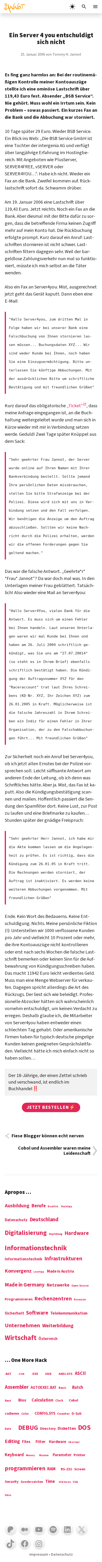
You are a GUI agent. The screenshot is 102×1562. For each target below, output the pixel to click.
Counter (63, 1414)
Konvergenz (18, 1271)
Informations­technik (36, 1248)
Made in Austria (60, 1271)
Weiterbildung (58, 1326)
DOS (84, 1428)
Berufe (38, 1206)
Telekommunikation (69, 1313)
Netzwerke (58, 1285)
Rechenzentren (53, 1299)
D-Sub (77, 1414)
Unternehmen (22, 1325)
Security (12, 1481)
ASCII (80, 1373)
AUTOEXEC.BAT (43, 1387)
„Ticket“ (75, 406)
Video (8, 1495)
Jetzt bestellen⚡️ (51, 1107)
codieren (12, 1413)
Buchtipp (66, 1206)
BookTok (53, 1206)
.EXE (35, 1374)
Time (50, 1481)
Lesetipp (38, 1272)
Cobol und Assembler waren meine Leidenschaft (54, 1151)
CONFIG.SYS (45, 1413)
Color (25, 1414)
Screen (79, 1469)
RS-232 (66, 1469)
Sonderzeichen (32, 1482)
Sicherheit (14, 1313)
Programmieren (18, 1299)
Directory (48, 1428)
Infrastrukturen (63, 1258)
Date (8, 1429)
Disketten (67, 1428)
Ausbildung (17, 1206)
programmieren (25, 1469)
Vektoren (65, 1482)
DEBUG (28, 1428)
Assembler (17, 1387)
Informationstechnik (23, 1259)
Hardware (77, 1233)
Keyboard (14, 1455)
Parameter (62, 1455)
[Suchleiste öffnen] (84, 6)
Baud (8, 1401)
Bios (22, 1400)
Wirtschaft (20, 1338)
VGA (75, 1482)
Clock (59, 1401)
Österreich (47, 1339)
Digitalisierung (26, 1233)
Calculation (42, 1400)
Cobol (73, 1400)
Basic (62, 1388)
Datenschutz (16, 1220)
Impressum (38, 1554)
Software (37, 1313)
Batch (77, 1388)
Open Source (80, 1286)
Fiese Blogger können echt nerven (47, 1136)
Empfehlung (55, 1234)
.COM (21, 1374)
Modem (44, 1455)
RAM (51, 1469)
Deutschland (44, 1219)
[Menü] (96, 6)
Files (26, 1442)
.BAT (8, 1374)
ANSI (48, 1374)
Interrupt (74, 1442)
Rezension (80, 1299)
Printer (79, 1455)
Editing (12, 1442)
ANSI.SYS (66, 1374)
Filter (41, 1442)
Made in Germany (25, 1285)
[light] (72, 6)
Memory (30, 1455)
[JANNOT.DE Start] (12, 6)
